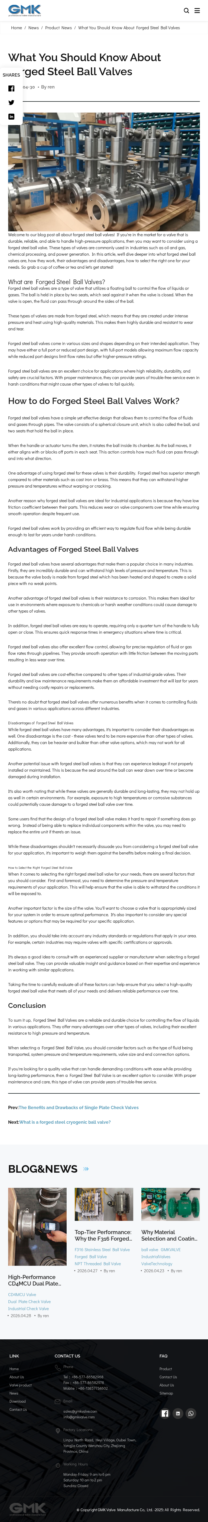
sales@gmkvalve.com (80, 1411)
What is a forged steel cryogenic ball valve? (65, 1122)
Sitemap (166, 1393)
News (33, 27)
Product (166, 1368)
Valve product (20, 1385)
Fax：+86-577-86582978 (83, 1382)
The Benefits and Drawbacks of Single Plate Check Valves (79, 1107)
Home (16, 27)
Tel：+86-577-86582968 (83, 1376)
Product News (58, 27)
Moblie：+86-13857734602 (85, 1388)
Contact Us (18, 1409)
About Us (16, 1376)
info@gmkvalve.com (79, 1416)
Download (17, 1401)
